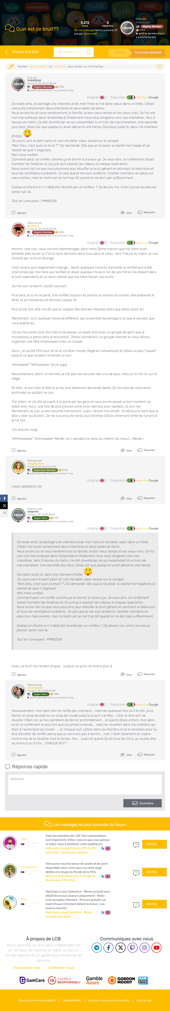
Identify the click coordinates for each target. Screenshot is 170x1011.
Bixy (23, 899)
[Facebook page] (108, 948)
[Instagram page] (145, 948)
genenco (33, 226)
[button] (105, 848)
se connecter (38, 66)
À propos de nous (27, 968)
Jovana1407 (29, 867)
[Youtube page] (156, 948)
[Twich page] (133, 948)
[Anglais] (104, 97)
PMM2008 (143, 22)
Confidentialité (72, 1000)
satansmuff (90, 33)
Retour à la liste (25, 52)
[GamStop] (143, 980)
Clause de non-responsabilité (37, 1000)
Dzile (24, 839)
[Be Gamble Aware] (94, 980)
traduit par (143, 97)
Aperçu (151, 844)
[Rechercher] (89, 52)
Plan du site (144, 1000)
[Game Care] (32, 980)
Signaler (21, 213)
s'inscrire (60, 66)
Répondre (149, 212)
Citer (129, 213)
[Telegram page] (97, 948)
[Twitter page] (120, 948)
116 (136, 844)
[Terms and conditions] (64, 980)
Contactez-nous (61, 968)
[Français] (131, 97)
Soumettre (146, 803)
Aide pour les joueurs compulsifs (109, 1000)
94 (136, 872)
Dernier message (84, 30)
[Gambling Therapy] (121, 980)
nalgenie (33, 511)
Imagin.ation (35, 463)
